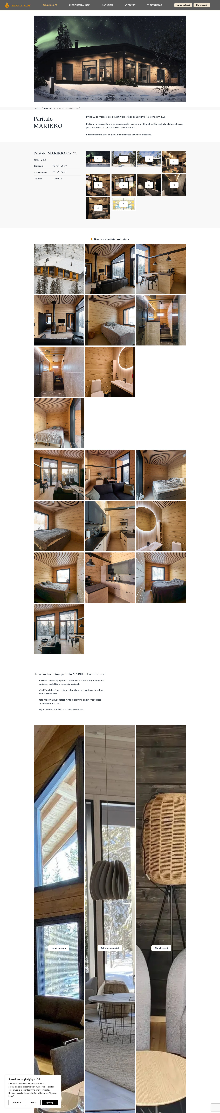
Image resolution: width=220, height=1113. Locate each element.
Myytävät (130, 5)
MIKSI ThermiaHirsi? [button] (79, 5)
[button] (98, 159)
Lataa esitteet (183, 5)
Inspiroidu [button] (107, 5)
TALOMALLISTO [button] (50, 5)
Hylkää (33, 1102)
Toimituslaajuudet (110, 948)
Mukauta (17, 1102)
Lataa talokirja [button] (59, 948)
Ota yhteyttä (202, 5)
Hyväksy (49, 1102)
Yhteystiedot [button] (154, 5)
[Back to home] (17, 5)
